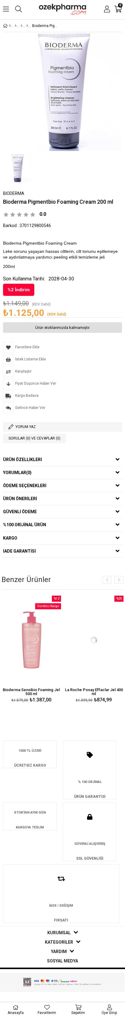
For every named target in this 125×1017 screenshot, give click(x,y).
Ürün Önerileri (20, 498)
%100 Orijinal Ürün (24, 524)
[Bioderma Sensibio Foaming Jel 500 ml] (31, 640)
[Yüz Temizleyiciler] (27, 26)
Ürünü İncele (44, 649)
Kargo (10, 538)
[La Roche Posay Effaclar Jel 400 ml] (93, 640)
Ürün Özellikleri (22, 459)
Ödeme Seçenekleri (24, 485)
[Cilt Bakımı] (15, 26)
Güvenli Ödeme (20, 511)
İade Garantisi (19, 551)
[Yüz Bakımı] (21, 26)
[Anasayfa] (10, 26)
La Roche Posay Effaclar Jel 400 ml (94, 692)
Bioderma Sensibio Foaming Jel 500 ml (31, 692)
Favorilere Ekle (31, 649)
